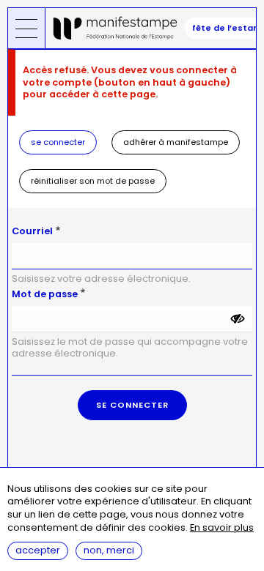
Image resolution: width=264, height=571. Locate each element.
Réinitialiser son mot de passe (93, 181)
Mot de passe (45, 294)
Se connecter (58, 142)
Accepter (37, 550)
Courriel (32, 231)
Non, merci (109, 550)
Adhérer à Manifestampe (175, 142)
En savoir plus (222, 528)
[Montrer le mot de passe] (237, 319)
